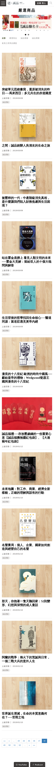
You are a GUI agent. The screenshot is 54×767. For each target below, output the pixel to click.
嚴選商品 (13, 38)
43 (19, 741)
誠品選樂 (36, 38)
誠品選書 (24, 38)
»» (34, 745)
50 (10, 745)
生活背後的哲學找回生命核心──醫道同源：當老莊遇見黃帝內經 (26, 319)
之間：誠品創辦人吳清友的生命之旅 (26, 145)
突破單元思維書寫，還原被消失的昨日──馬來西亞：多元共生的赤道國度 (26, 91)
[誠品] (16, 3)
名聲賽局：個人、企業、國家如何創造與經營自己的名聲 (26, 546)
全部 (4, 38)
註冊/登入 (41, 3)
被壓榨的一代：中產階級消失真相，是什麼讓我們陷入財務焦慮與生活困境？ (26, 201)
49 (4, 745)
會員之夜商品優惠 (9, 43)
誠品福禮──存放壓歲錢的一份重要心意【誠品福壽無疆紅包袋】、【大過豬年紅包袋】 (26, 437)
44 (24, 741)
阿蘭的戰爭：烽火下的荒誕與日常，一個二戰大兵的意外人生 (26, 659)
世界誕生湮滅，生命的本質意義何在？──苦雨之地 (24, 715)
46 (34, 741)
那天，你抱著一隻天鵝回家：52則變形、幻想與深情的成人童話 (26, 603)
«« (5, 741)
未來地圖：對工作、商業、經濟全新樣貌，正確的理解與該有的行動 (26, 490)
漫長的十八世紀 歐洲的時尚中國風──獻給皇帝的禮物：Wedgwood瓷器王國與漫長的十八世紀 (27, 377)
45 (29, 741)
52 (20, 745)
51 (15, 745)
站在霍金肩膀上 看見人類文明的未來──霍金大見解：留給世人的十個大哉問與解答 (26, 261)
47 (39, 741)
